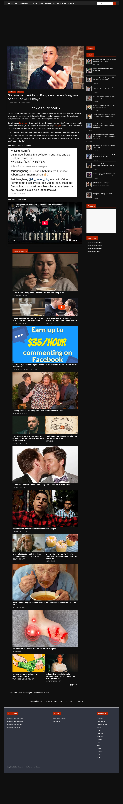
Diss (41, 3)
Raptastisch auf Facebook (94, 242)
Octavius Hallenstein (26, 102)
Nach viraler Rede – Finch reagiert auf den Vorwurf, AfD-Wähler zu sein (104, 78)
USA (98, 755)
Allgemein (24, 3)
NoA (98, 745)
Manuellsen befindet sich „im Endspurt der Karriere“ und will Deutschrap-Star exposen (104, 174)
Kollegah (58, 126)
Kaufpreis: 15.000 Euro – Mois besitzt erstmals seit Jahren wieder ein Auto (102, 194)
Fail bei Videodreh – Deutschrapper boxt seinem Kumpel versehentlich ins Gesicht (103, 164)
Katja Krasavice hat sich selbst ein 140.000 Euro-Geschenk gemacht (104, 97)
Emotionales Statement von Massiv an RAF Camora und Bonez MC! (56, 701)
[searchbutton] (114, 3)
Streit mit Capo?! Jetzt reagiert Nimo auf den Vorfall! (28, 693)
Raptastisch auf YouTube (94, 248)
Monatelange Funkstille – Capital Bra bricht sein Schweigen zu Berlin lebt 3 (104, 155)
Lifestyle (33, 3)
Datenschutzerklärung (59, 718)
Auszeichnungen (102, 724)
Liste (98, 742)
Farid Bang (23, 123)
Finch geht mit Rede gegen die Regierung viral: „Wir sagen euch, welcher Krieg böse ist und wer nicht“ (104, 136)
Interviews (61, 3)
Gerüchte (71, 3)
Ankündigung (50, 3)
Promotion (100, 751)
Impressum (56, 721)
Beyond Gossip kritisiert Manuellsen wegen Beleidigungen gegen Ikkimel (104, 60)
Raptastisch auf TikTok (93, 251)
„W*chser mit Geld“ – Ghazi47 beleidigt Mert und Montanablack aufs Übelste (104, 88)
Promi (99, 748)
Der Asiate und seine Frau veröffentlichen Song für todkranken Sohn (104, 106)
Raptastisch (12, 3)
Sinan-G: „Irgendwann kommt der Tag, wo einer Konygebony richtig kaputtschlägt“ (104, 115)
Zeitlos (99, 758)
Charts (99, 727)
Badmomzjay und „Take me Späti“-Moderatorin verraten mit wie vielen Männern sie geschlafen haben (102, 183)
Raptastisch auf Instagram (94, 245)
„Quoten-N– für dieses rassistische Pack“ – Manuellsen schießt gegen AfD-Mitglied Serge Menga (104, 125)
